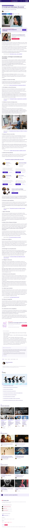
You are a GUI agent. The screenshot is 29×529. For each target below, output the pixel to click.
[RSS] (11, 522)
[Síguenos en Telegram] (10, 522)
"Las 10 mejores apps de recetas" (14, 297)
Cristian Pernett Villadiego (22, 162)
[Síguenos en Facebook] (2, 522)
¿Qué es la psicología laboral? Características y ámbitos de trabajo (11, 423)
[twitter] (7, 14)
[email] (11, 14)
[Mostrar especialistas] (2, 495)
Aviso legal (19, 526)
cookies (24, 526)
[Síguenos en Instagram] (7, 522)
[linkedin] (9, 14)
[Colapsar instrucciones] (25, 347)
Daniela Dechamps (8, 175)
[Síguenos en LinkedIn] (5, 522)
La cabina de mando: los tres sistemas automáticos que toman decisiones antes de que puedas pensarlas (7, 457)
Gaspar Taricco (8, 162)
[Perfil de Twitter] (3, 369)
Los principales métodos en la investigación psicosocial (19, 476)
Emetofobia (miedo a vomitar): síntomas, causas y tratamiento (7, 489)
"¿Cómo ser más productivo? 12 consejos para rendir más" (17, 85)
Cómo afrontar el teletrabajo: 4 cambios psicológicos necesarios (6, 411)
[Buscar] (21, 1)
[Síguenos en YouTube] (8, 522)
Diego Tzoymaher (21, 175)
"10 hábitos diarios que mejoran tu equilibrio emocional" (18, 150)
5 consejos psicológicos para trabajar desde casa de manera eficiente (3, 423)
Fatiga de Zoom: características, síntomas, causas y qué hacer (18, 423)
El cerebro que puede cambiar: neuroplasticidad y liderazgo (19, 457)
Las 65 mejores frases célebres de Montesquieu (6, 476)
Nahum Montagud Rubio (6, 11)
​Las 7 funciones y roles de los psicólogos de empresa (21, 411)
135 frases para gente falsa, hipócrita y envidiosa (21, 489)
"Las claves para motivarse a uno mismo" (15, 237)
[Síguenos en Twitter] (4, 522)
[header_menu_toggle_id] (1, 1)
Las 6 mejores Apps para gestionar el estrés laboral (24, 423)
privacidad (22, 526)
